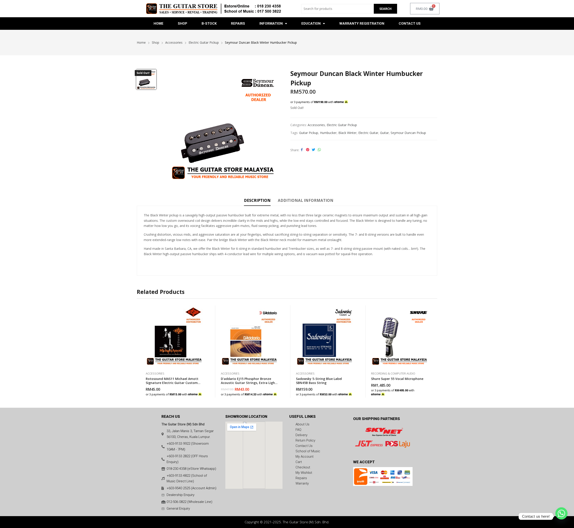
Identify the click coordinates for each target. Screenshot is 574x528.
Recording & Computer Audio (393, 373)
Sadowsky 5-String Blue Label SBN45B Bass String (319, 381)
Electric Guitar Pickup (342, 125)
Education (311, 24)
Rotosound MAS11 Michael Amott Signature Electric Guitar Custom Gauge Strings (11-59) (172, 383)
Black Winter (347, 133)
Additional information (305, 200)
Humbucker (328, 133)
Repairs (238, 24)
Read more (278, 392)
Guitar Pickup (308, 133)
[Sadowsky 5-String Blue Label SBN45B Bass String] (324, 336)
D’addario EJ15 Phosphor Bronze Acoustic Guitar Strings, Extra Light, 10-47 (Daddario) (249, 383)
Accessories (316, 125)
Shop (182, 24)
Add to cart (202, 392)
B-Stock (209, 24)
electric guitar (368, 133)
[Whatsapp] (561, 516)
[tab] (257, 201)
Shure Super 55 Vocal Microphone (397, 379)
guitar (384, 133)
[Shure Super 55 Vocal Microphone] (399, 336)
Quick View (202, 309)
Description (257, 200)
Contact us (410, 24)
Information (271, 24)
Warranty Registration (361, 24)
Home (158, 24)
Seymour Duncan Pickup (408, 133)
